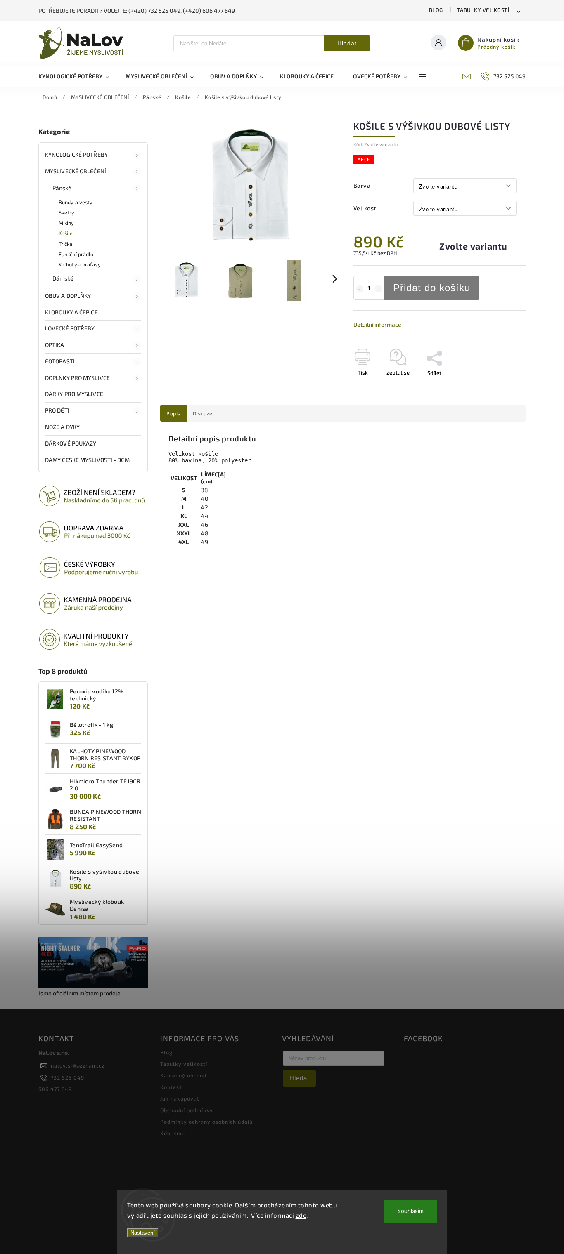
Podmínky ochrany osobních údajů (206, 1121)
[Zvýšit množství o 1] (378, 288)
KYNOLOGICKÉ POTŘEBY (76, 154)
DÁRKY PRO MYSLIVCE (74, 393)
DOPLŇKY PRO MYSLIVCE (77, 377)
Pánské (62, 187)
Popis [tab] (173, 413)
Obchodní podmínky (186, 1110)
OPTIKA (54, 344)
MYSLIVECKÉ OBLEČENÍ (75, 170)
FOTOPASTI (60, 361)
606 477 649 (55, 1089)
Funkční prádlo (76, 254)
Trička (66, 243)
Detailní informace (377, 324)
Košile (66, 233)
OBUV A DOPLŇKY (68, 295)
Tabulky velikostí (483, 10)
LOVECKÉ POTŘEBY (70, 328)
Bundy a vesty (75, 202)
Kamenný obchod (183, 1075)
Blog (436, 10)
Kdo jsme (172, 1133)
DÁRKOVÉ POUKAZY (71, 443)
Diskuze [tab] (203, 413)
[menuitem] (77, 76)
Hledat (347, 43)
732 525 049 (67, 1077)
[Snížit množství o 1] (359, 288)
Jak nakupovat (179, 1098)
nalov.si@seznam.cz (77, 1065)
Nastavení (142, 1233)
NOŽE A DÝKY (62, 426)
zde (301, 1215)
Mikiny (66, 222)
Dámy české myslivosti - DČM (87, 459)
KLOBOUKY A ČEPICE (71, 312)
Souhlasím (411, 1211)
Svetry (67, 212)
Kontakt (171, 1087)
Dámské (63, 278)
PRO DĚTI (57, 410)
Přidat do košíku (431, 287)
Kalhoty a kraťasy (80, 264)
